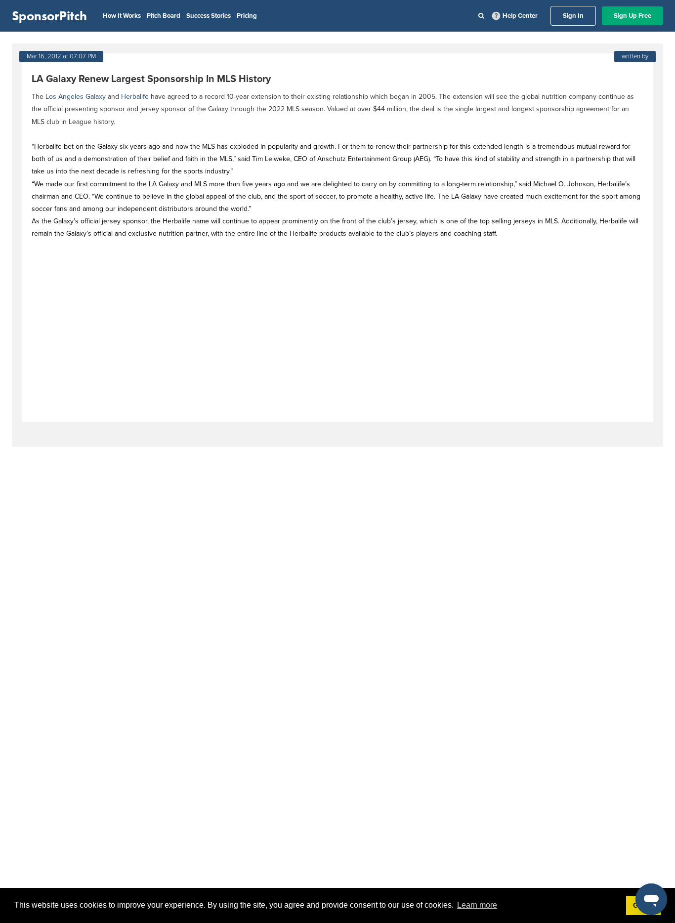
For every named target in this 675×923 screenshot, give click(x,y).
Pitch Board (163, 16)
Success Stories (208, 16)
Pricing (247, 16)
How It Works (122, 16)
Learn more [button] (477, 905)
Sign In (573, 16)
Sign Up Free (632, 16)
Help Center (520, 16)
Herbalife (135, 96)
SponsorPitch (49, 15)
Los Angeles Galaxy (75, 96)
